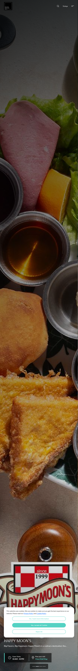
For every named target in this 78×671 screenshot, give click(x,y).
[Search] (58, 6)
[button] (33, 666)
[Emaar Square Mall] (8, 6)
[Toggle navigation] (72, 6)
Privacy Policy (28, 613)
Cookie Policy (41, 613)
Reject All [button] (39, 632)
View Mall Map (41, 659)
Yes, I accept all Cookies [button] (39, 625)
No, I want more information (39, 619)
